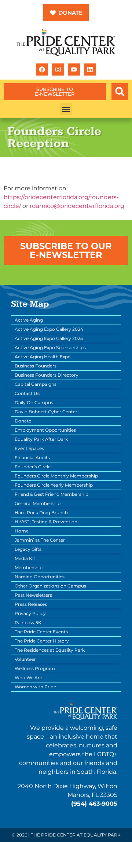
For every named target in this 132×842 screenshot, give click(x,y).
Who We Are (28, 677)
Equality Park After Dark (41, 439)
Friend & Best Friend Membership (51, 494)
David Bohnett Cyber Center (46, 411)
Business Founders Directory (46, 375)
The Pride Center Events (41, 631)
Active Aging (29, 320)
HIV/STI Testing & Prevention (46, 521)
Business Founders (35, 366)
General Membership (37, 503)
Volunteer (25, 659)
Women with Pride (35, 686)
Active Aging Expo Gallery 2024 (49, 329)
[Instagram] (58, 69)
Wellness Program (35, 668)
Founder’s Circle (33, 466)
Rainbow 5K (28, 622)
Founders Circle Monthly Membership (56, 476)
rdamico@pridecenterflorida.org (77, 205)
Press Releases (31, 604)
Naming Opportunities (40, 576)
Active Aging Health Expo (43, 356)
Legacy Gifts (28, 549)
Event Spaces (29, 448)
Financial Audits (32, 457)
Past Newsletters (33, 595)
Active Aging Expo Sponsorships (50, 347)
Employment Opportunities (45, 430)
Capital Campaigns (35, 384)
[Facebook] (42, 69)
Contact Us (27, 393)
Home (22, 531)
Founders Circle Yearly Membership (54, 485)
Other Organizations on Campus (50, 586)
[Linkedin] (90, 69)
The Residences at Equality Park (50, 650)
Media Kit (25, 558)
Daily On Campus (34, 402)
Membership (29, 567)
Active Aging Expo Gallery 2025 (49, 338)
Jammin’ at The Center (40, 540)
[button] (119, 91)
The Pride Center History (42, 641)
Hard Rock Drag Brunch (41, 512)
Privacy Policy (30, 613)
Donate (23, 421)
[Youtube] (74, 69)
